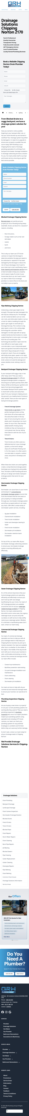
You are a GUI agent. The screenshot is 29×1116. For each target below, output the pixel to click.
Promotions (7, 1078)
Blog (4, 1086)
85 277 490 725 (9, 1004)
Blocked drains (5, 221)
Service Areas (7, 1080)
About (5, 1075)
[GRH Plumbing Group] (14, 990)
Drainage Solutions (9, 1026)
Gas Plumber (7, 1031)
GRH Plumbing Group (11, 1106)
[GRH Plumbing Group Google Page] (10, 1012)
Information (7, 1083)
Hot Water (6, 1029)
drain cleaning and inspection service (12, 269)
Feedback (6, 1091)
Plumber (6, 1024)
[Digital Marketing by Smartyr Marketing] (14, 1111)
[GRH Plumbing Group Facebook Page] (2, 1012)
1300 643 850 (9, 1000)
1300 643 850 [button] (15, 209)
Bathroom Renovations (10, 1034)
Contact (5, 1088)
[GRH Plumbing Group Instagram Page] (6, 1012)
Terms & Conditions (9, 1093)
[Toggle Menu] (27, 558)
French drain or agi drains (12, 410)
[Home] (14, 4)
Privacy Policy (7, 1096)
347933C (8, 1006)
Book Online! (20, 973)
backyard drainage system (9, 378)
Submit (7, 106)
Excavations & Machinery (11, 1037)
